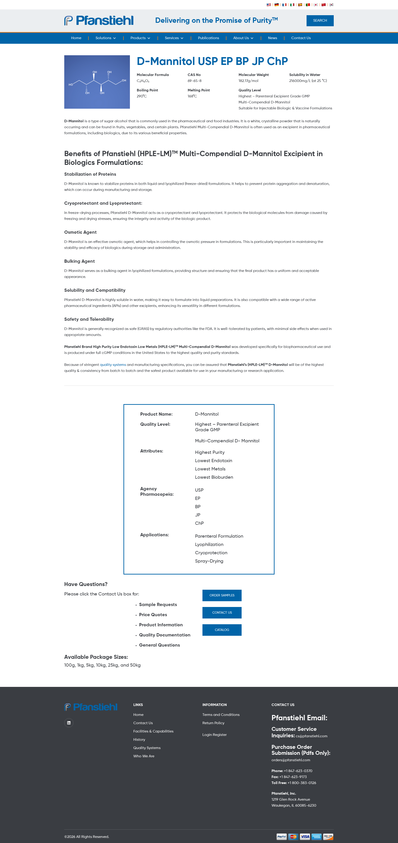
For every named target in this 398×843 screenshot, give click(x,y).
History (139, 740)
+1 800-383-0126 (302, 783)
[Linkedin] (68, 722)
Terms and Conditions (221, 715)
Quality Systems (147, 748)
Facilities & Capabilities (153, 731)
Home (76, 38)
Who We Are (143, 756)
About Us (241, 38)
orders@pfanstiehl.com (291, 760)
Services (172, 38)
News (272, 38)
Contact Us (301, 38)
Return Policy (213, 723)
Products (138, 38)
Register (220, 735)
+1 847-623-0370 (298, 771)
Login (207, 735)
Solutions (103, 38)
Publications (208, 38)
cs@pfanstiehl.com (311, 736)
